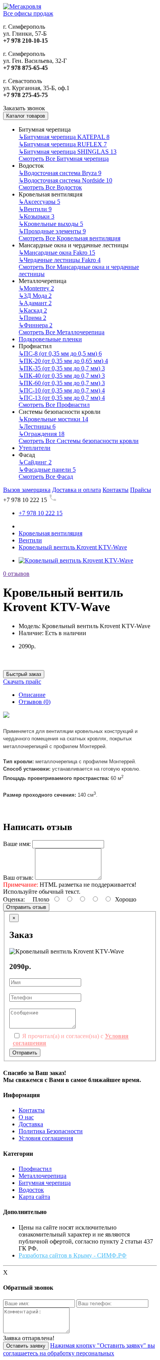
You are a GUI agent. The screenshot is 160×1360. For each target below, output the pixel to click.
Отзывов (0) (34, 701)
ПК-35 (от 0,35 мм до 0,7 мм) (62, 368)
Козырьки (36, 216)
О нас (26, 1117)
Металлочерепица (42, 1175)
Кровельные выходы (51, 224)
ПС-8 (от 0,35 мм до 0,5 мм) (60, 353)
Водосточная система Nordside (65, 180)
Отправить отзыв (26, 907)
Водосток (31, 1189)
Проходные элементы (52, 231)
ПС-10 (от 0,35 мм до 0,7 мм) (62, 390)
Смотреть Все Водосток (50, 187)
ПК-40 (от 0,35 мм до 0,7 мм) (62, 375)
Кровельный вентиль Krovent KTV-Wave (73, 547)
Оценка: (14, 899)
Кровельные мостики (53, 419)
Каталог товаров (25, 116)
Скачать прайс (22, 681)
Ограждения (41, 434)
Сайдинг (35, 462)
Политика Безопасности (51, 1131)
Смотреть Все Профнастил (54, 404)
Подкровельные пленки (50, 339)
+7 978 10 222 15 (41, 513)
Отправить (24, 1053)
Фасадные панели (47, 469)
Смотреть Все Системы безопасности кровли (79, 441)
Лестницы (37, 426)
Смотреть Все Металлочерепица (61, 332)
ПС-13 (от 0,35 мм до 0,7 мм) (62, 397)
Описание (32, 694)
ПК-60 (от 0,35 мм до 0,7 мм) (62, 383)
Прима (32, 317)
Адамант (35, 303)
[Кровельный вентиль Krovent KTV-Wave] (76, 560)
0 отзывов (16, 573)
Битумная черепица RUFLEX (63, 144)
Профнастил (35, 1168)
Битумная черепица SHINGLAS (68, 151)
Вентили (35, 209)
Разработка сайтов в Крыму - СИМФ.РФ (73, 1255)
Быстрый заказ (23, 674)
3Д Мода (35, 295)
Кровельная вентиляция (50, 533)
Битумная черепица (45, 1182)
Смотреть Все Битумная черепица (64, 158)
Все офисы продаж (28, 13)
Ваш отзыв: (18, 877)
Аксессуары (39, 201)
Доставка (31, 1124)
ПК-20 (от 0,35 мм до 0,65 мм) (63, 361)
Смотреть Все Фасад (46, 476)
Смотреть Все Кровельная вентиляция (69, 238)
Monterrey (36, 288)
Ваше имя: (17, 844)
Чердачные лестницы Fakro (60, 260)
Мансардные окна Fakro (57, 252)
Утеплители (34, 448)
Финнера (35, 325)
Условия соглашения (46, 1138)
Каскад (33, 310)
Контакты (32, 1110)
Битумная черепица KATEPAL (64, 137)
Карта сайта (34, 1196)
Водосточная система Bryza (60, 173)
